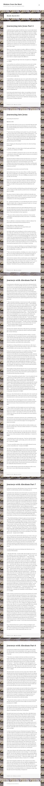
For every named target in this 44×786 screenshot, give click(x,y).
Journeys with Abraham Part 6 (21, 645)
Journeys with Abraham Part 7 (21, 484)
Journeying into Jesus (17, 114)
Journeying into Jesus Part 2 (20, 26)
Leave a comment (18, 104)
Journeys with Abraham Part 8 (21, 280)
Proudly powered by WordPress (13, 783)
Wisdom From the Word (12, 4)
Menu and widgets (39, 6)
